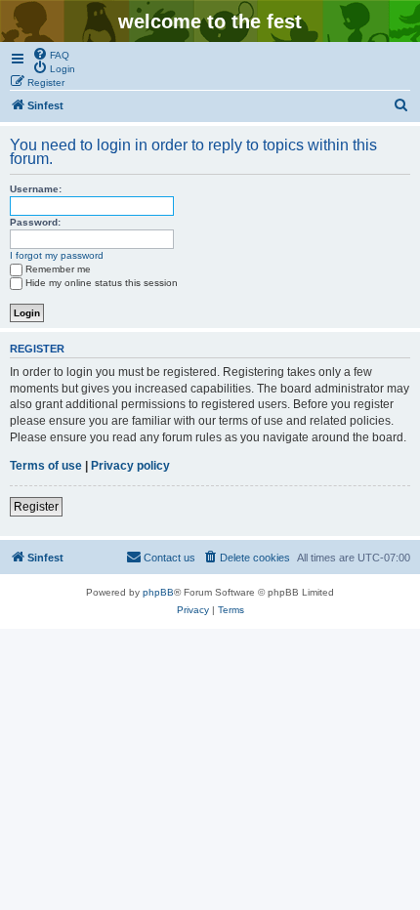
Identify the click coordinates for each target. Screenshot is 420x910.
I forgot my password (57, 255)
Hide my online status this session (101, 282)
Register (36, 507)
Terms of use (46, 466)
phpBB (158, 592)
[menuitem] (50, 54)
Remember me (58, 269)
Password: (35, 222)
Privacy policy (130, 466)
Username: (36, 189)
